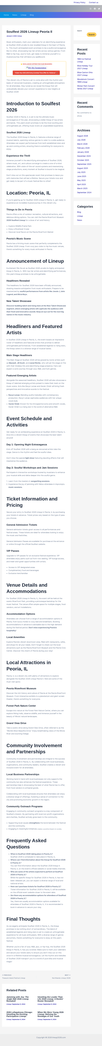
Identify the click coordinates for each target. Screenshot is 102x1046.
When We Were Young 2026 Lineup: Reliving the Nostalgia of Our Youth (51, 1014)
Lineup (23, 15)
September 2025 (84, 164)
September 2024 (84, 192)
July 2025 (81, 172)
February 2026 (83, 148)
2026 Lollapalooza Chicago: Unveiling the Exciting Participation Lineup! (19, 1014)
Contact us (93, 2)
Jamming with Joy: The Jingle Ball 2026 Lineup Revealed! (17, 999)
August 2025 (82, 168)
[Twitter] (99, 9)
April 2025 (81, 184)
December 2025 (84, 156)
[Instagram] (90, 9)
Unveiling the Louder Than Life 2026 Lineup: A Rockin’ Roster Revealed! (50, 999)
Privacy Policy (79, 2)
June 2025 (81, 176)
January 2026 (83, 152)
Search (79, 31)
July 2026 (81, 140)
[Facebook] (95, 9)
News (14, 15)
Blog (32, 15)
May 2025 (81, 180)
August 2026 (82, 136)
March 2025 (82, 188)
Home (6, 15)
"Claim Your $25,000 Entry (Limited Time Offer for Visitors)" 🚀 (36, 73)
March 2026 (82, 144)
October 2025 (83, 160)
